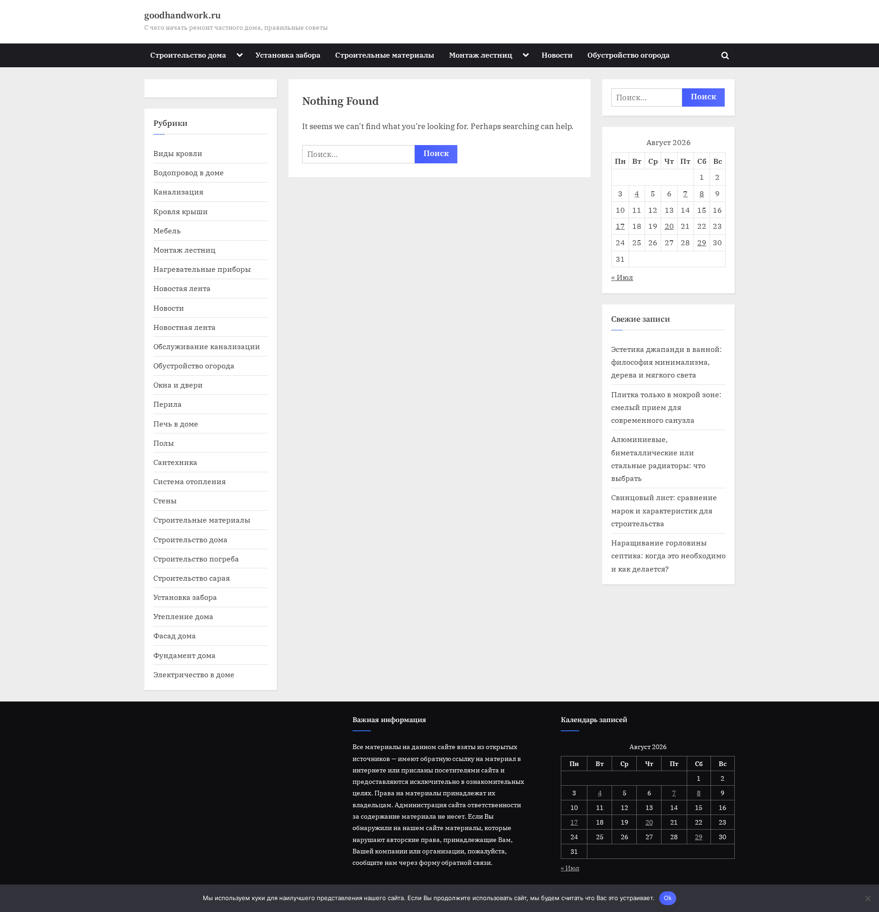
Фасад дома (174, 635)
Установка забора (287, 54)
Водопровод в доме (188, 172)
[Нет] (867, 898)
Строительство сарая (191, 578)
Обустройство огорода (628, 54)
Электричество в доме (193, 674)
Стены (165, 500)
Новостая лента (182, 288)
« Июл (622, 277)
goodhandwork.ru (182, 16)
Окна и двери (178, 384)
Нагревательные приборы (202, 269)
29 (701, 242)
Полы (163, 443)
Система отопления (189, 481)
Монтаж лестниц (480, 54)
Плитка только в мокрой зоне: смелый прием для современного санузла (666, 407)
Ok (668, 897)
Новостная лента (184, 327)
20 (669, 226)
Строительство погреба (196, 558)
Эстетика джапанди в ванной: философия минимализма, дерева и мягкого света (666, 362)
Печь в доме (175, 423)
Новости (557, 54)
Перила (167, 404)
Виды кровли (177, 153)
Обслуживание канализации (206, 346)
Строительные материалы (384, 54)
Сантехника (175, 462)
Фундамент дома (184, 655)
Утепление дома (183, 616)
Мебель (167, 230)
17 (620, 226)
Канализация (178, 191)
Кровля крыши (180, 211)
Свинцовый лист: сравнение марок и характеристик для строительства (664, 510)
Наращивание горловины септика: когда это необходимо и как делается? (668, 555)
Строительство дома (188, 54)
